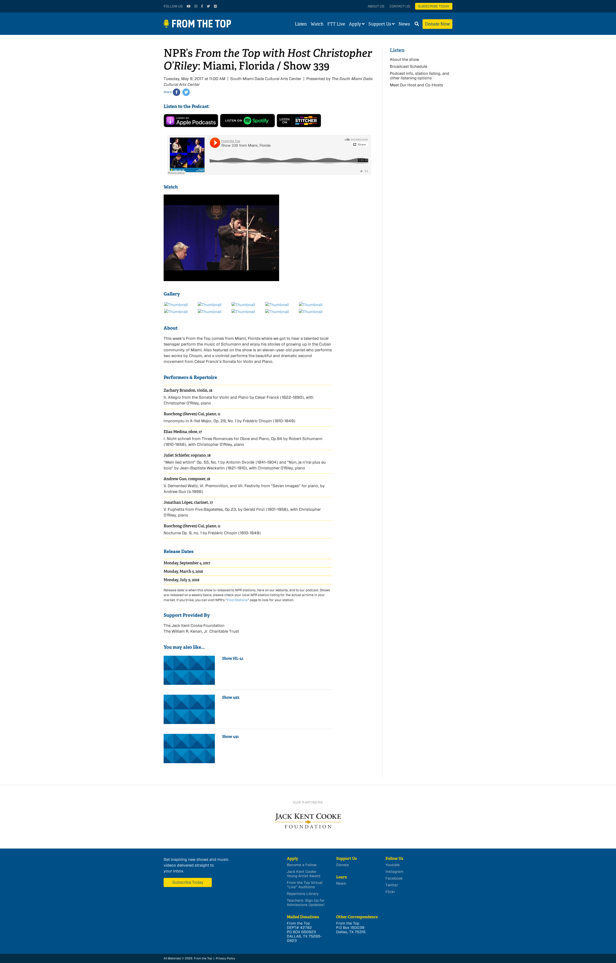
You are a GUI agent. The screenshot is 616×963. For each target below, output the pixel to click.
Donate (342, 865)
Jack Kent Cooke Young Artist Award (303, 873)
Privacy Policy (225, 958)
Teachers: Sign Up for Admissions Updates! (306, 902)
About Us (376, 6)
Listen (301, 24)
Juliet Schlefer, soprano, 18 (187, 455)
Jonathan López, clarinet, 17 (188, 502)
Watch (317, 24)
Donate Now (437, 24)
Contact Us (399, 6)
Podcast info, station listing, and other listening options (419, 75)
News (404, 24)
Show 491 (230, 736)
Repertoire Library (303, 894)
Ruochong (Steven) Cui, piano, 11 (192, 413)
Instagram (394, 871)
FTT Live (336, 24)
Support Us (379, 24)
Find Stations (237, 600)
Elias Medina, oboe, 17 (183, 431)
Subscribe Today (433, 6)
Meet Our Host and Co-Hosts (416, 85)
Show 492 (230, 697)
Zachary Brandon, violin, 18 (188, 390)
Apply (355, 24)
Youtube (392, 865)
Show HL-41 (233, 658)
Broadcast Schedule (408, 66)
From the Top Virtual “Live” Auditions (304, 885)
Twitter (391, 885)
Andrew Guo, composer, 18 (187, 478)
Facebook (394, 878)
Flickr (390, 892)
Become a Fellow (302, 865)
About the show (404, 59)
